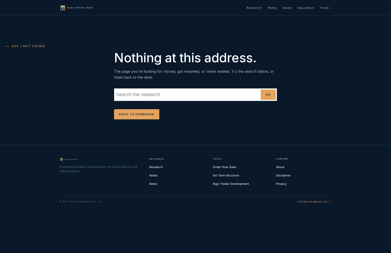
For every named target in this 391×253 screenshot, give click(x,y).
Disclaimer (283, 175)
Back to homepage (136, 114)
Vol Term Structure (226, 175)
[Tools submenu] (330, 8)
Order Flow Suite (224, 167)
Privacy (281, 184)
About (280, 167)
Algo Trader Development (231, 184)
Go (268, 94)
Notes (153, 175)
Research (156, 167)
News (153, 184)
